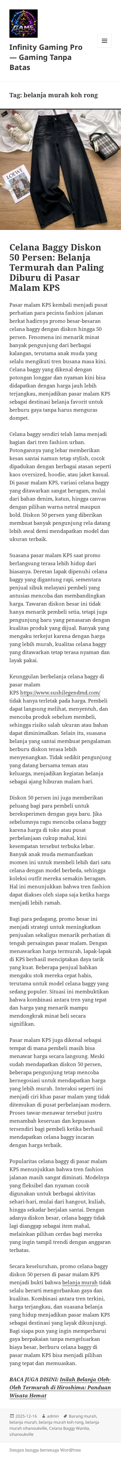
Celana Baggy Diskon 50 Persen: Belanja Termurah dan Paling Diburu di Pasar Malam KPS (56, 267)
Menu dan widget (105, 47)
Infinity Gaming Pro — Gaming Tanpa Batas (46, 57)
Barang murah (82, 1416)
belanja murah (80, 1282)
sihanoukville (21, 1434)
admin (53, 1416)
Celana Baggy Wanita (69, 1428)
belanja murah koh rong (61, 1422)
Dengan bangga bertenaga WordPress (45, 1450)
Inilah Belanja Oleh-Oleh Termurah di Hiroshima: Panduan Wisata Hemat (60, 1387)
